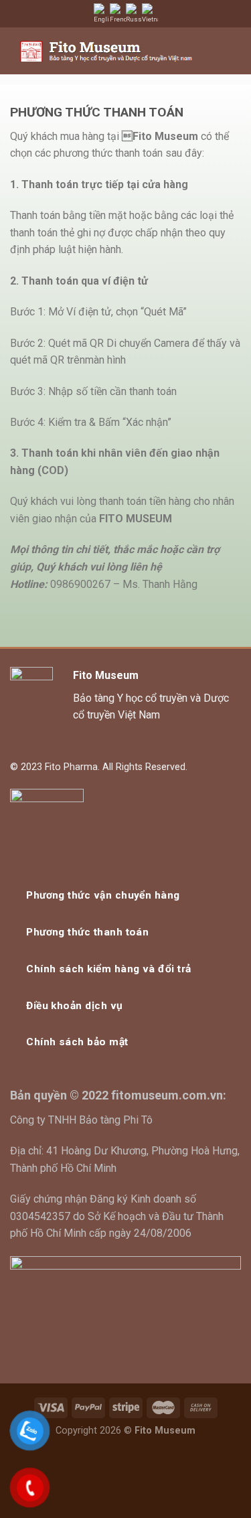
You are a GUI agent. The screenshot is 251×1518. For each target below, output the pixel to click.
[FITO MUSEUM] (106, 51)
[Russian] (134, 13)
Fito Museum (106, 675)
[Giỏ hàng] (209, 51)
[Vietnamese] (150, 13)
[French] (118, 13)
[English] (102, 13)
